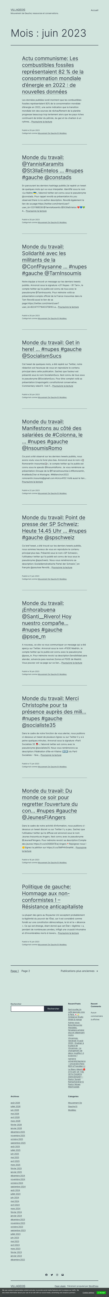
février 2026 (16, 1125)
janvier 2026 (16, 1128)
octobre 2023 (17, 1227)
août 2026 (15, 1103)
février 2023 (16, 1252)
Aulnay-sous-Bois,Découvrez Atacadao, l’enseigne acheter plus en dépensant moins (76, 1028)
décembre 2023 (18, 1219)
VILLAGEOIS (18, 9)
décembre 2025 (18, 1132)
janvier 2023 (16, 1256)
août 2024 (15, 1190)
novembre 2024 (18, 1179)
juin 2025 (15, 1154)
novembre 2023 (18, 1223)
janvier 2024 (16, 1216)
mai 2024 (15, 1201)
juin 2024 (15, 1197)
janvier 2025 (16, 1172)
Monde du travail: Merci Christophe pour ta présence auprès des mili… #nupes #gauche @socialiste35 (54, 711)
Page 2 (26, 971)
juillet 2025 (15, 1150)
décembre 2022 (18, 1259)
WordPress (93, 1286)
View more (5, 1295)
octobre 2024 (17, 1183)
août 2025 (15, 1146)
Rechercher (16, 1004)
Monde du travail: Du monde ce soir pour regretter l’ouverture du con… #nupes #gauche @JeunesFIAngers (50, 804)
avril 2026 (15, 1117)
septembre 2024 (18, 1187)
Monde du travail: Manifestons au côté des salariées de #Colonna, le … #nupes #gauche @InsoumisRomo (52, 434)
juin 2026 (15, 1110)
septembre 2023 (18, 1230)
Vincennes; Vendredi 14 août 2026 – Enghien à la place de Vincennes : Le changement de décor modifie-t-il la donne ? (76, 1047)
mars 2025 (15, 1165)
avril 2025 (15, 1161)
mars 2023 (15, 1249)
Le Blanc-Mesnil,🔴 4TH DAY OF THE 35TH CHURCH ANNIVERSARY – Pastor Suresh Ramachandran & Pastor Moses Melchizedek (76, 1078)
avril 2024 (15, 1205)
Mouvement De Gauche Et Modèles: (52, 133)
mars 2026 (15, 1121)
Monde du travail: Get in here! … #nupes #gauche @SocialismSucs (52, 349)
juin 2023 (15, 1238)
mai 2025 (15, 1157)
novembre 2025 (18, 1135)
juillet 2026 (15, 1106)
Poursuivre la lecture (41, 121)
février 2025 (16, 1168)
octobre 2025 (17, 1139)
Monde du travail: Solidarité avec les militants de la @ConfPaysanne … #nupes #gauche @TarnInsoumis (54, 259)
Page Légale (60, 1286)
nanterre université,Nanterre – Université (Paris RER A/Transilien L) (76, 1062)
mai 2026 (15, 1114)
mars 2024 (15, 1208)
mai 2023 (15, 1241)
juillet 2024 (16, 1194)
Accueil (94, 10)
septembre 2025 (18, 1143)
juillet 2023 (15, 1234)
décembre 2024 (18, 1176)
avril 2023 (15, 1245)
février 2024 (16, 1212)
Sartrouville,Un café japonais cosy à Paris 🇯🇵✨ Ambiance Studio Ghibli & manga (76, 1014)
